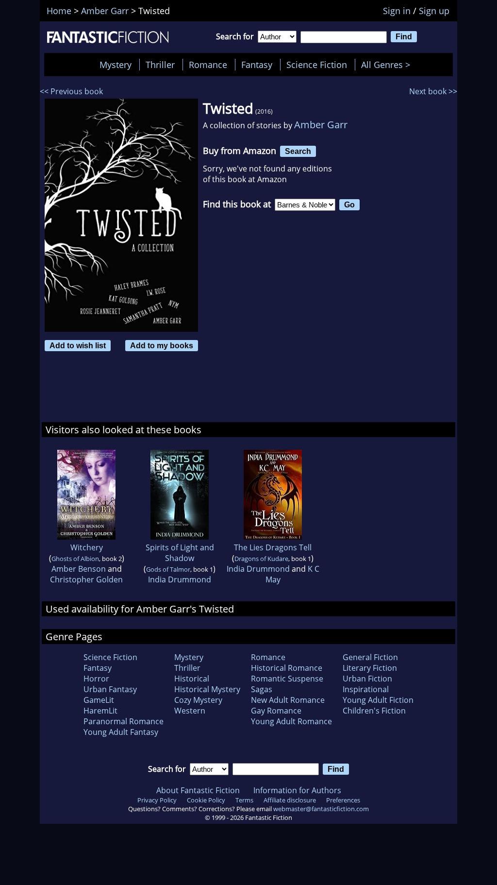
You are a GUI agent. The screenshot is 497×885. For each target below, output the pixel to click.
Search (298, 151)
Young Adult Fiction (378, 700)
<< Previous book (71, 91)
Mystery (115, 64)
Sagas (261, 689)
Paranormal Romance (123, 721)
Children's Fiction (374, 710)
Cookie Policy (206, 800)
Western (189, 710)
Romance (208, 64)
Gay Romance (276, 710)
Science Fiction (316, 64)
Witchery (86, 547)
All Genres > (388, 64)
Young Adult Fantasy (120, 732)
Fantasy (256, 64)
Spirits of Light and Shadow (180, 552)
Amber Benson (78, 568)
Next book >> (433, 91)
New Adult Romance (288, 700)
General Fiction (370, 657)
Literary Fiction (370, 668)
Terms (244, 800)
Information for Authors (297, 790)
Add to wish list (78, 345)
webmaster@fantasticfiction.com (321, 808)
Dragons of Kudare (261, 558)
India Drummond (179, 579)
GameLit (98, 700)
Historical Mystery (207, 689)
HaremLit (100, 710)
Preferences (343, 800)
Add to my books (161, 345)
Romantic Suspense (287, 678)
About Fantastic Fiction (198, 790)
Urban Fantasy (110, 689)
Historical (191, 678)
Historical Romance (286, 668)
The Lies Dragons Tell (273, 547)
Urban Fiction (367, 678)
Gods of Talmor (168, 569)
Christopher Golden (86, 579)
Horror (96, 678)
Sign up (434, 11)
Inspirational (366, 689)
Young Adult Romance (291, 721)
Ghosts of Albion (75, 558)
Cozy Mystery (198, 700)
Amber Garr (321, 124)
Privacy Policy (157, 800)
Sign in (397, 11)
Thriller (160, 64)
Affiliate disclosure (290, 800)
